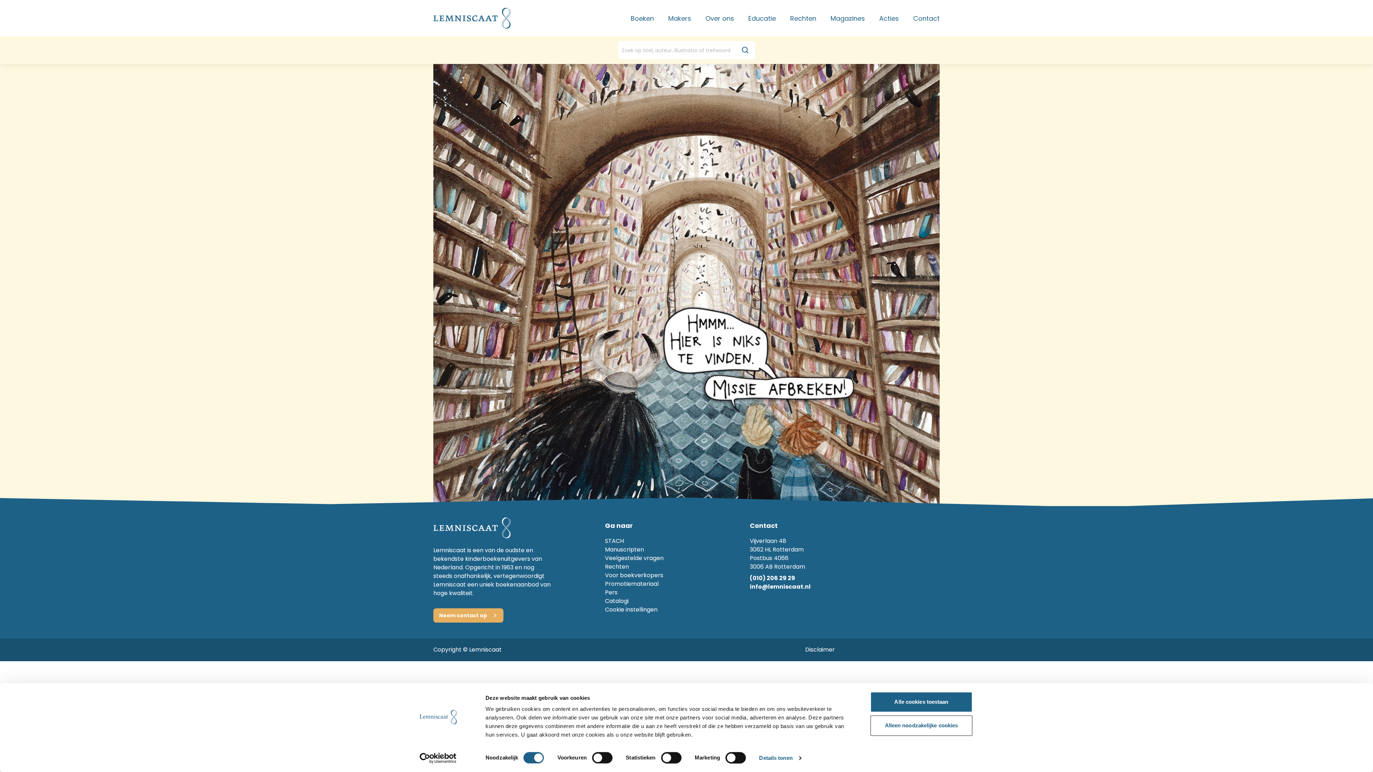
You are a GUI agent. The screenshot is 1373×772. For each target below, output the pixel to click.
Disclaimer (820, 649)
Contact (926, 18)
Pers (611, 592)
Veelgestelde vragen (634, 558)
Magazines (848, 18)
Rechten (803, 18)
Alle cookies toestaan (921, 702)
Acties (889, 18)
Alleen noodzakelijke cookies (921, 725)
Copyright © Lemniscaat (467, 649)
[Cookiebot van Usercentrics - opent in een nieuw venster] (438, 758)
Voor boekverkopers (634, 575)
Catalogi (617, 601)
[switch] (602, 757)
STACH (614, 541)
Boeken (642, 18)
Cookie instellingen (631, 609)
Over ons (719, 18)
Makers (679, 18)
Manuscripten (624, 549)
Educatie (762, 18)
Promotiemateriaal (632, 584)
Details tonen (775, 758)
